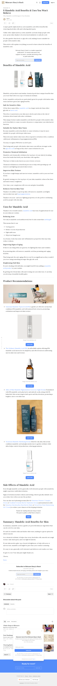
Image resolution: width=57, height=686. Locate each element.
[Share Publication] (40, 2)
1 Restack (12, 584)
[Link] (1, 65)
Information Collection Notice (28, 655)
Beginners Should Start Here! (10, 627)
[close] (42, 631)
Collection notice (36, 676)
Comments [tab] (6, 604)
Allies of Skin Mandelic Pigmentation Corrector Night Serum (25, 390)
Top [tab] (5, 621)
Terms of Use (35, 653)
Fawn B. (8, 18)
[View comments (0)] (9, 23)
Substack (22, 683)
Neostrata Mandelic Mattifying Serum (18, 442)
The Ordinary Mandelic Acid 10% (16, 348)
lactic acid (13, 110)
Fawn (5, 560)
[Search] (36, 2)
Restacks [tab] (12, 604)
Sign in (52, 2)
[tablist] (9, 604)
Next (49, 594)
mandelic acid (24, 108)
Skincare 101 (6, 8)
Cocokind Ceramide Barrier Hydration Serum (23, 503)
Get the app (35, 679)
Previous (8, 594)
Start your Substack (25, 679)
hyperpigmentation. (23, 194)
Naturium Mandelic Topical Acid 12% (18, 307)
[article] (28, 628)
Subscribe (45, 2)
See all (6, 654)
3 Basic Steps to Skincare (11, 625)
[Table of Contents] (2, 343)
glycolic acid (10, 148)
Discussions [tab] (13, 621)
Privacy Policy (39, 655)
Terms (30, 676)
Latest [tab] (8, 621)
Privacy (26, 676)
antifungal (47, 219)
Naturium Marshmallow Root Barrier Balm (18, 505)
